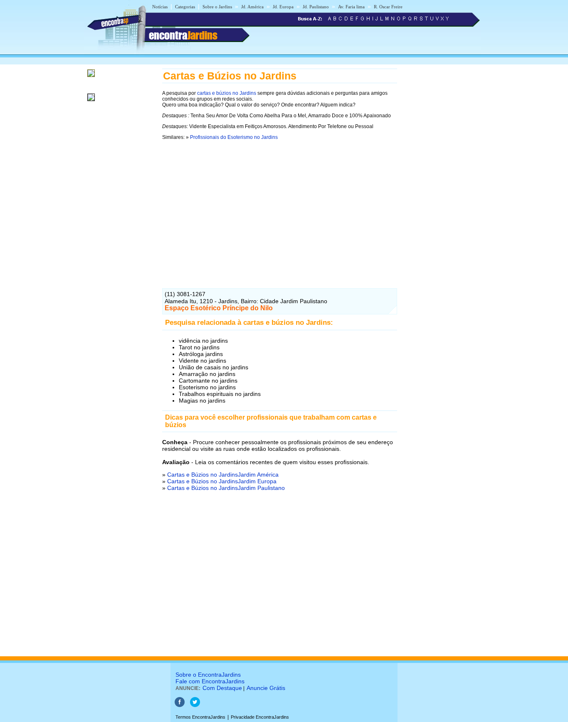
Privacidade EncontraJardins (260, 717)
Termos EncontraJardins (200, 717)
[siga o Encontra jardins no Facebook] (180, 705)
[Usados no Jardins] (91, 101)
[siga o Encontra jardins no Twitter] (195, 705)
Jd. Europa (283, 6)
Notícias (160, 6)
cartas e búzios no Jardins (226, 93)
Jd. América (252, 6)
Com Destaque (222, 688)
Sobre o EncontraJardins (208, 674)
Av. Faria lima (351, 6)
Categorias (185, 6)
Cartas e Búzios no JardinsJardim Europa (222, 481)
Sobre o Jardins (217, 6)
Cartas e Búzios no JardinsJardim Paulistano (226, 488)
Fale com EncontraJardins (209, 681)
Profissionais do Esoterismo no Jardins (234, 137)
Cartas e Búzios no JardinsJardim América (223, 474)
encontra (183, 35)
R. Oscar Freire (388, 6)
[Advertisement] (279, 203)
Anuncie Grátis (266, 688)
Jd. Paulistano (316, 6)
